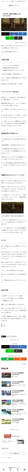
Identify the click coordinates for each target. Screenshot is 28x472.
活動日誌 (14, 336)
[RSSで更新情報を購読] (20, 358)
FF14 (9, 336)
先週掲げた (10, 74)
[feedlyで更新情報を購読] (7, 358)
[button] (18, 38)
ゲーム (4, 336)
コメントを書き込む (14, 453)
